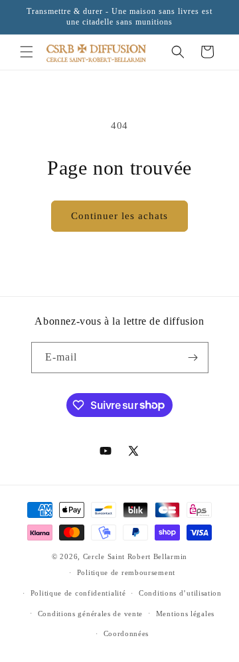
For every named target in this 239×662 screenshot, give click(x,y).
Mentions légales (185, 614)
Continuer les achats (119, 215)
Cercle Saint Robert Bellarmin (135, 556)
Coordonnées (126, 633)
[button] (26, 51)
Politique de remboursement (126, 572)
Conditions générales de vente (90, 614)
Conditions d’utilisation (180, 593)
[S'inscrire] (193, 357)
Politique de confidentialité (78, 593)
